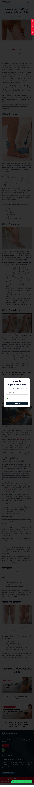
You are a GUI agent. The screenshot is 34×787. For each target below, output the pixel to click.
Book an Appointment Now (32, 27)
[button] (21, 781)
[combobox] (8, 398)
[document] (17, 392)
